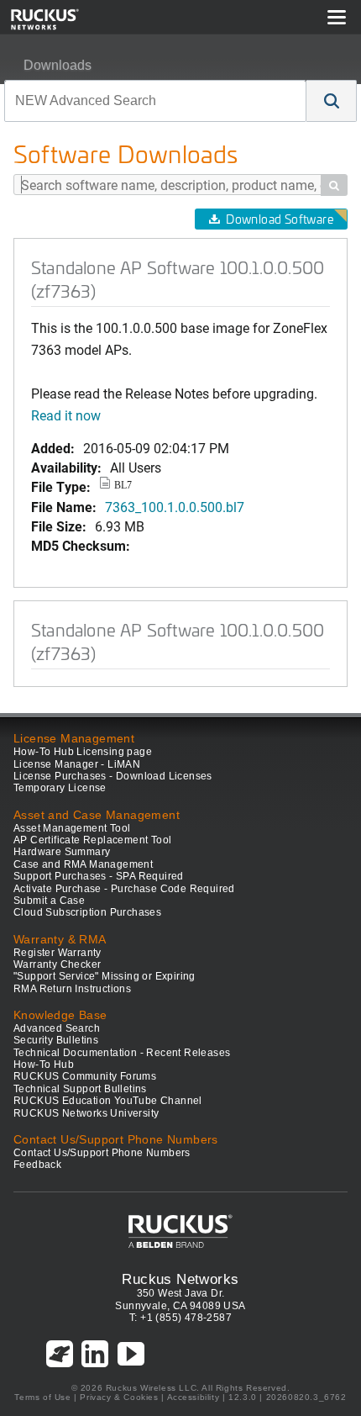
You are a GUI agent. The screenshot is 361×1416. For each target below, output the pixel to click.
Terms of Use (42, 1397)
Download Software (279, 219)
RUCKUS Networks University (86, 1113)
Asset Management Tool (71, 828)
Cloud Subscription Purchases (87, 912)
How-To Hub (43, 1064)
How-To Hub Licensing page (82, 752)
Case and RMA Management (83, 864)
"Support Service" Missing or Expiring (104, 976)
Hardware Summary (61, 852)
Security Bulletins (55, 1040)
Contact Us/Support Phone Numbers (102, 1153)
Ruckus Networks (180, 1279)
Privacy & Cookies (119, 1397)
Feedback (37, 1164)
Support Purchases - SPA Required (98, 876)
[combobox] (155, 101)
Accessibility (193, 1397)
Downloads (58, 65)
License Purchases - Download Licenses (112, 776)
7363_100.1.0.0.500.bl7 (174, 506)
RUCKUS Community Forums (84, 1076)
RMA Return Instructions (72, 989)
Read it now (66, 415)
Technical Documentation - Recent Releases (121, 1053)
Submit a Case (49, 900)
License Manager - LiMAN (76, 764)
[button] (331, 101)
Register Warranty (57, 953)
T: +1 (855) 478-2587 (180, 1318)
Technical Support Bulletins (80, 1089)
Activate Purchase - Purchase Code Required (124, 889)
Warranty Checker (57, 964)
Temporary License (60, 788)
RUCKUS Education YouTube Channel (107, 1101)
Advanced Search (56, 1028)
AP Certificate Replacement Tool (92, 840)
